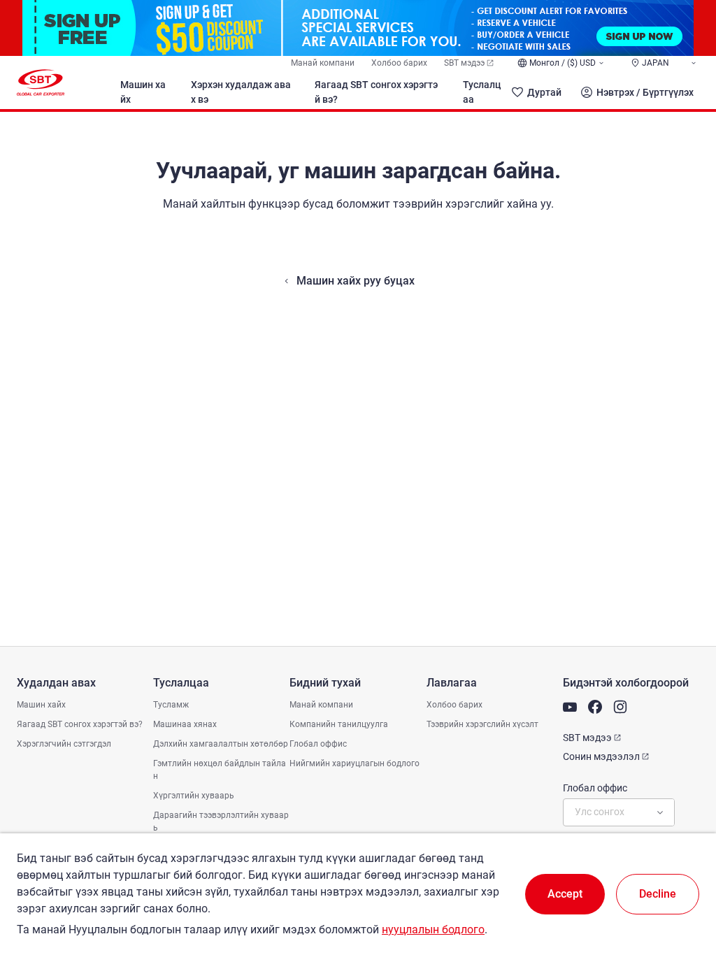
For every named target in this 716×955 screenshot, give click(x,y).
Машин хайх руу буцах (355, 280)
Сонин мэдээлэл (601, 756)
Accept (564, 893)
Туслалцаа (482, 92)
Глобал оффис (318, 744)
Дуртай (544, 92)
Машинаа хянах (185, 724)
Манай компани (323, 63)
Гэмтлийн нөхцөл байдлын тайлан (219, 770)
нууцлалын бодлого (433, 929)
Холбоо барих (399, 63)
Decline (657, 893)
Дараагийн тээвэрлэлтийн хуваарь (221, 821)
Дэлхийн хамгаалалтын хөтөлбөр (220, 744)
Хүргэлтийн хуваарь (193, 795)
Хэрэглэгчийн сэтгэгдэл (64, 744)
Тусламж (171, 705)
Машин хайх (143, 92)
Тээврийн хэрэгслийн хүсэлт (482, 724)
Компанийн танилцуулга (338, 724)
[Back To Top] (681, 883)
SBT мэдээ (464, 63)
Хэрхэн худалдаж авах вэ (241, 92)
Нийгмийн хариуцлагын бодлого (354, 763)
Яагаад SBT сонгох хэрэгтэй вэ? (376, 92)
